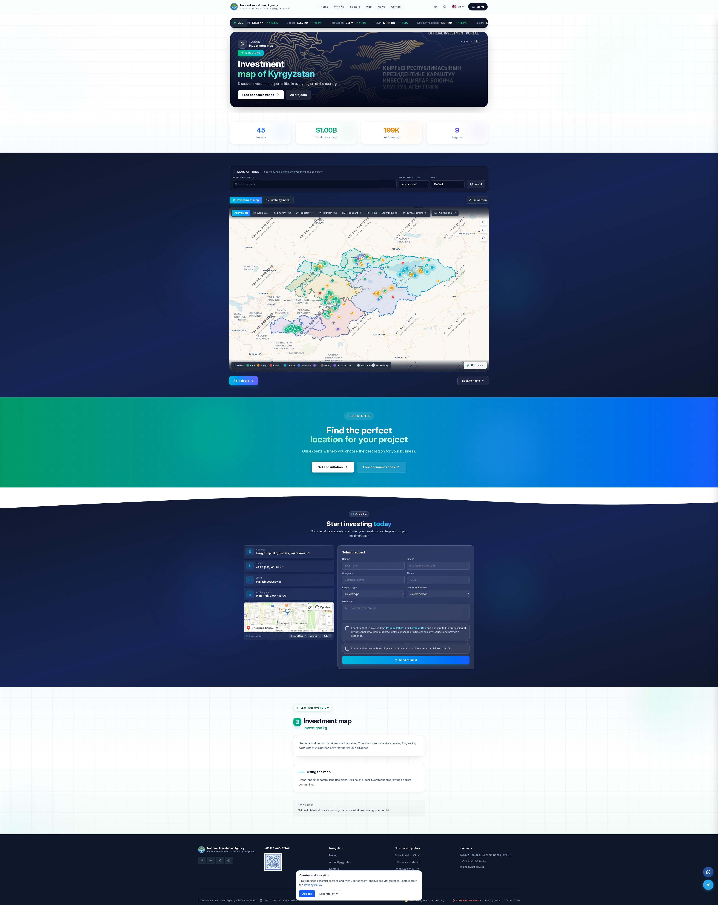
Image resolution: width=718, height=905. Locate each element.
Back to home (471, 380)
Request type (349, 587)
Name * (346, 559)
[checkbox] (347, 628)
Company (347, 573)
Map (369, 6)
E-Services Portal (405, 862)
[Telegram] (708, 885)
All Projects (241, 212)
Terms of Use (418, 627)
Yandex (313, 636)
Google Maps (297, 636)
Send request (408, 660)
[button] (288, 331)
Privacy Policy (395, 627)
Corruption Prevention (468, 900)
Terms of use (512, 900)
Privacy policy (493, 900)
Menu (480, 6)
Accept (307, 893)
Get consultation (330, 467)
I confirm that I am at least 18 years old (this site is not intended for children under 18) (401, 648)
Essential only (328, 893)
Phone (410, 573)
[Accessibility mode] (435, 6)
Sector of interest (417, 587)
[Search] (444, 6)
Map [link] (477, 41)
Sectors (355, 6)
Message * (348, 601)
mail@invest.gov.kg (269, 581)
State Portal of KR (405, 855)
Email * (411, 559)
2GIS (325, 636)
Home (324, 6)
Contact (396, 6)
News (381, 6)
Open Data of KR (405, 868)
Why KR (339, 6)
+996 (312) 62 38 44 (269, 567)
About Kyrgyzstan (340, 862)
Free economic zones (258, 95)
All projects (298, 95)
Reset (478, 184)
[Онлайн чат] (708, 872)
